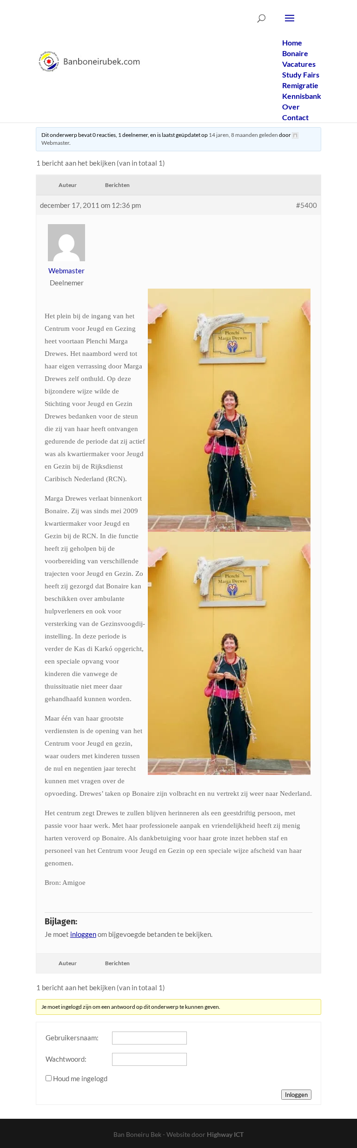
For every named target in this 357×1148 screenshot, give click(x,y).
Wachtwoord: (66, 1059)
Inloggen (296, 1094)
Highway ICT (225, 1134)
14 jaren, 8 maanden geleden (243, 134)
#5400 (306, 205)
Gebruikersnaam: (72, 1037)
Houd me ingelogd (80, 1078)
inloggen (83, 934)
